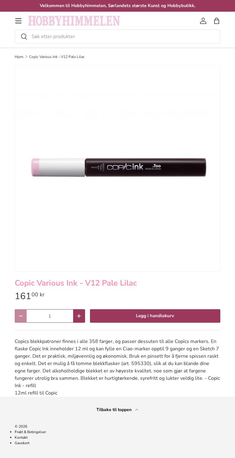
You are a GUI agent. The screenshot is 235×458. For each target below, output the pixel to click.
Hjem (19, 57)
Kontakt (21, 437)
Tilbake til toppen (114, 410)
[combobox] (117, 36)
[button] (216, 21)
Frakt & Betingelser (30, 431)
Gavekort (22, 443)
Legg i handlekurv (155, 316)
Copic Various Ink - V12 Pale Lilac (57, 57)
